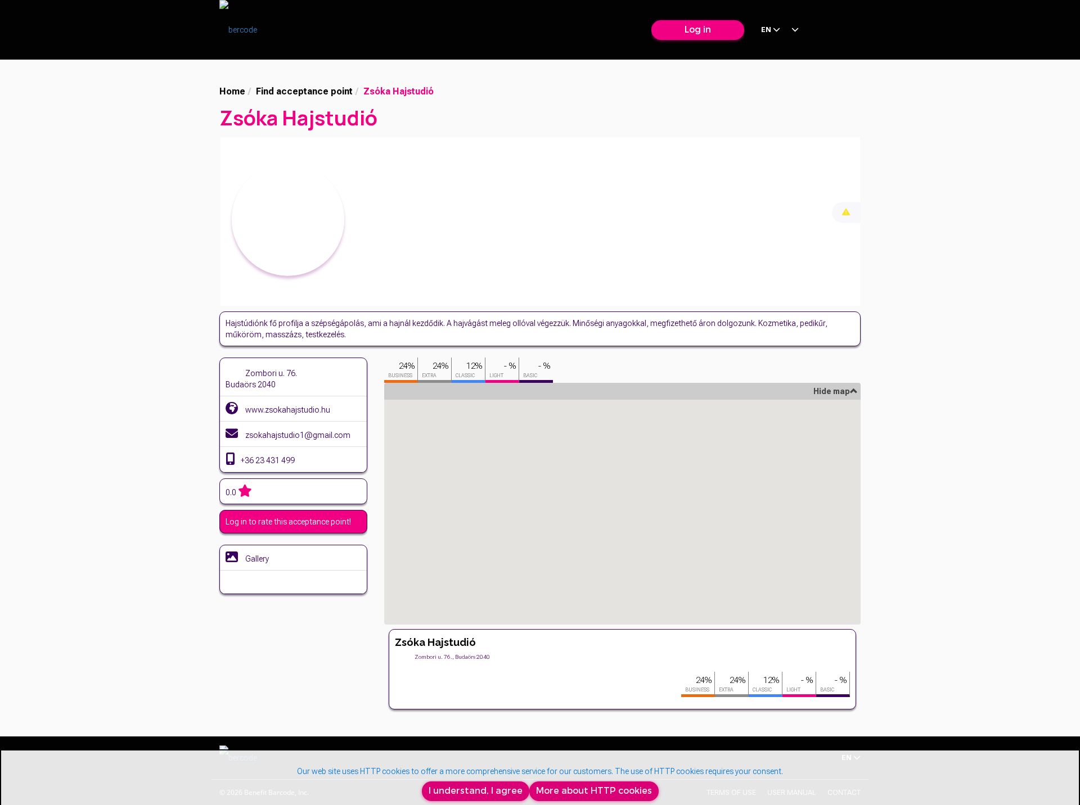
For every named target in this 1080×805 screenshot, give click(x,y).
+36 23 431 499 (268, 460)
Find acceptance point (304, 91)
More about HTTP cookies (594, 791)
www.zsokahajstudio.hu (287, 409)
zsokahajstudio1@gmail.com (297, 435)
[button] (622, 498)
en (767, 29)
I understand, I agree (476, 791)
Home (232, 91)
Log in (698, 29)
